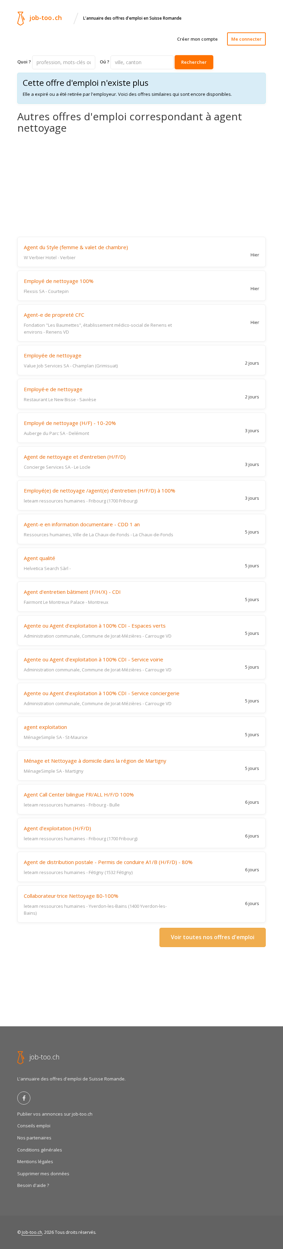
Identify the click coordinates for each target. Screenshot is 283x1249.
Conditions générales (39, 1150)
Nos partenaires (34, 1138)
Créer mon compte (197, 39)
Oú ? (104, 62)
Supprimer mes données (43, 1173)
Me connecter (246, 39)
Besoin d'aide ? (33, 1185)
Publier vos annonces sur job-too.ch (54, 1114)
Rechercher (194, 62)
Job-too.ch (32, 1232)
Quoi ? (24, 62)
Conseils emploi (33, 1126)
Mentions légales (35, 1161)
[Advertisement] (141, 185)
